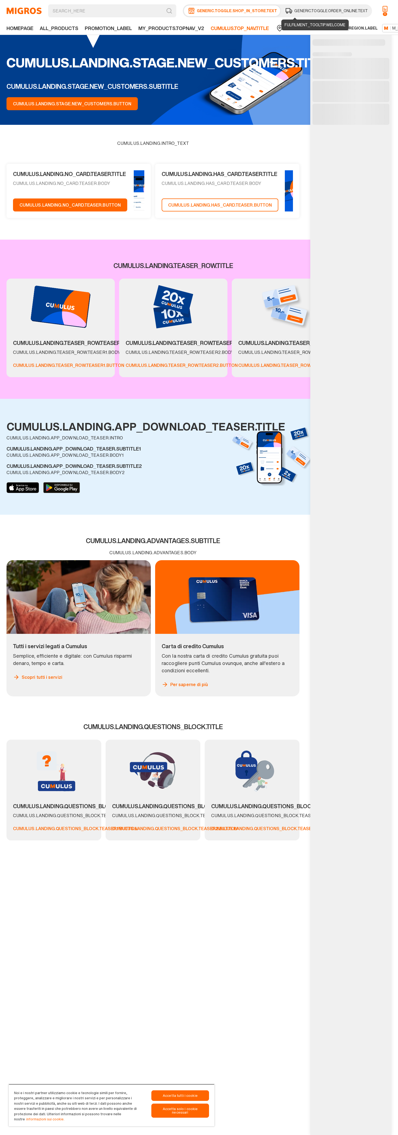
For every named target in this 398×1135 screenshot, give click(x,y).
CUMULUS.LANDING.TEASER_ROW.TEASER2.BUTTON (182, 365)
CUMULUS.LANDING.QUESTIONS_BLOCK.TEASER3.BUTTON (274, 828)
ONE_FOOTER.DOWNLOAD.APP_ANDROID (61, 487)
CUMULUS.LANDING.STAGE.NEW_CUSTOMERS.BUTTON (72, 103)
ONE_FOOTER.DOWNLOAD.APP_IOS (22, 487)
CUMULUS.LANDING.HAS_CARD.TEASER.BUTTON (220, 205)
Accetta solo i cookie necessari (180, 1110)
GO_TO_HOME (24, 11)
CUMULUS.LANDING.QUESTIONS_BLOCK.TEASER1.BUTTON (75, 828)
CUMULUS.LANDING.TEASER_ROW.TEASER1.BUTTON (68, 365)
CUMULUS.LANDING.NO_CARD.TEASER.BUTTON (70, 205)
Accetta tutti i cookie (180, 1095)
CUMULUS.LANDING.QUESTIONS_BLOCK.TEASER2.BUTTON (174, 828)
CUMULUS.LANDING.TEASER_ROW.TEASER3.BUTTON (294, 365)
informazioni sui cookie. (45, 1119)
